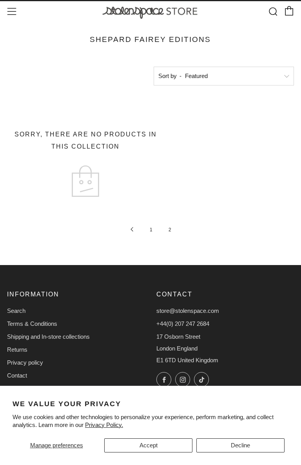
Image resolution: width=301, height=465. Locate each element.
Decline (240, 445)
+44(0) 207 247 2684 (182, 323)
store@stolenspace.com (187, 310)
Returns (17, 349)
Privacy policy (25, 362)
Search (16, 310)
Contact (17, 375)
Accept (149, 445)
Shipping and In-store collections (48, 336)
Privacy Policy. (104, 424)
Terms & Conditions (32, 323)
